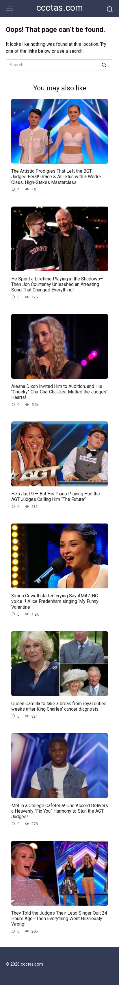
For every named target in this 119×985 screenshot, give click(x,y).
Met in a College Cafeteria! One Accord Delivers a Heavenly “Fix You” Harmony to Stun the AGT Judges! (59, 810)
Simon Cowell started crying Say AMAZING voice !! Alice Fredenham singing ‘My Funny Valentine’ (54, 601)
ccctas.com (59, 7)
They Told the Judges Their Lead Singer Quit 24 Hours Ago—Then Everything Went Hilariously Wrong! (59, 918)
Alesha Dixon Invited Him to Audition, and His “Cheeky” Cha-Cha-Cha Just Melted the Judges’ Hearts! (59, 391)
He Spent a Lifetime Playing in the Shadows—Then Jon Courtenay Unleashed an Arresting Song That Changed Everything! (57, 284)
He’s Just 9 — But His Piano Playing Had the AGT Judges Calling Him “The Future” (55, 496)
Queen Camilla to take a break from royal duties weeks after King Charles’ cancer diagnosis (59, 706)
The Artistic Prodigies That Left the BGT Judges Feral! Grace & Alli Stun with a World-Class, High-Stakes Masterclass (56, 176)
